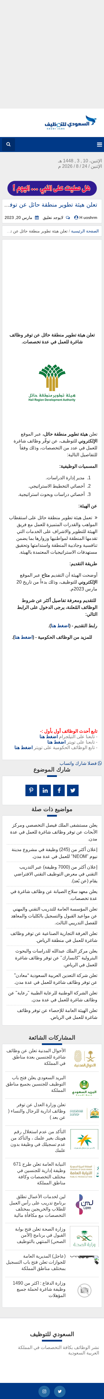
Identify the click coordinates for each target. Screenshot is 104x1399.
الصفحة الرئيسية (85, 231)
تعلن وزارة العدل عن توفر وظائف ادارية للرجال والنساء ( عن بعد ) (37, 1110)
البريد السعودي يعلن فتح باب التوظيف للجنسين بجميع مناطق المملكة (36, 1083)
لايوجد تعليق (53, 217)
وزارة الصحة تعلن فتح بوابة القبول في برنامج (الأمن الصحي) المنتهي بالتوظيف (40, 1235)
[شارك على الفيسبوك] (59, 790)
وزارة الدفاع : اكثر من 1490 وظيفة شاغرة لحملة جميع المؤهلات (39, 1289)
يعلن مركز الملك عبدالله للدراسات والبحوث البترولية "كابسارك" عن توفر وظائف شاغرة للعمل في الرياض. (56, 957)
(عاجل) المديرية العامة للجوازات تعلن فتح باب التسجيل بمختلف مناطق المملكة (36, 1262)
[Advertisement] (52, 51)
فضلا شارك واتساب (79, 763)
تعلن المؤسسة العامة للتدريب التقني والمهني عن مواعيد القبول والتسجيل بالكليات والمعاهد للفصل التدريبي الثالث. (54, 916)
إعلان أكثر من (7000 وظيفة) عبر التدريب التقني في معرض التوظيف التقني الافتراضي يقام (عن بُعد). (55, 874)
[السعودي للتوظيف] (66, 128)
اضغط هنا (60, 625)
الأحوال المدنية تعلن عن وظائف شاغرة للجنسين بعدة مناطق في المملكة (36, 1056)
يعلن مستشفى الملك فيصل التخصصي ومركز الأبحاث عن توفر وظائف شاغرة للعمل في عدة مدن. (53, 832)
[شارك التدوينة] (45, 790)
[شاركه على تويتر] (73, 790)
